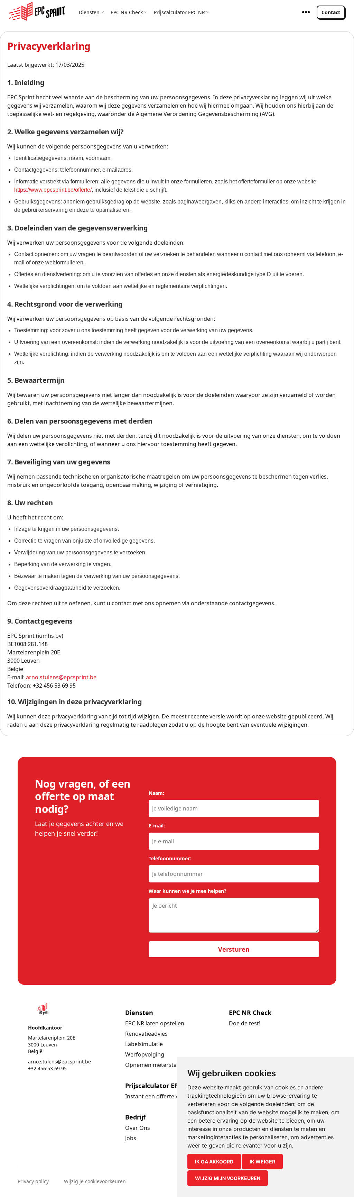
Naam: (156, 793)
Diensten (89, 12)
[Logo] (37, 11)
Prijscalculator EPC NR (179, 12)
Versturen (234, 949)
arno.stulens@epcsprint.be (61, 677)
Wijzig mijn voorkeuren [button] (227, 1178)
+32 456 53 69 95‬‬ (47, 1068)
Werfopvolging (144, 1054)
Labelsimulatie (144, 1044)
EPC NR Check (127, 12)
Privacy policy (33, 1181)
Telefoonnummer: (170, 858)
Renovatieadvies (146, 1033)
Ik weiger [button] (262, 1161)
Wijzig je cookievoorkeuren (95, 1181)
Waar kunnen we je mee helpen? (187, 891)
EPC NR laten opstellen (154, 1023)
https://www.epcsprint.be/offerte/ (53, 190)
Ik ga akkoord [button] (214, 1161)
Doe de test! (244, 1023)
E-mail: (157, 825)
